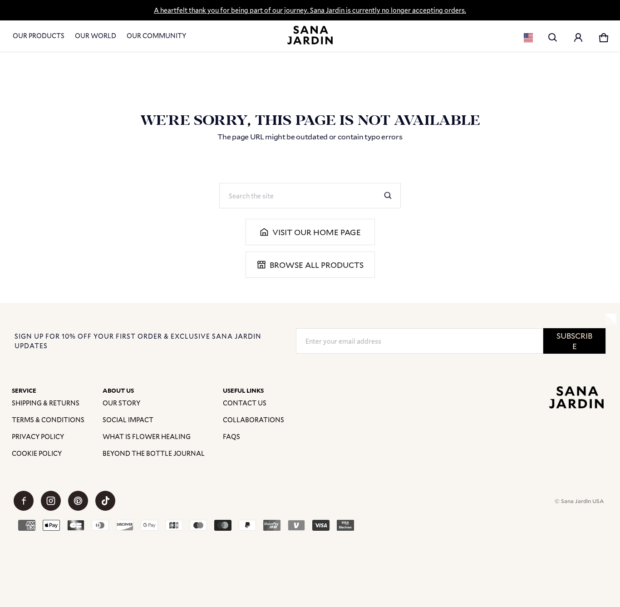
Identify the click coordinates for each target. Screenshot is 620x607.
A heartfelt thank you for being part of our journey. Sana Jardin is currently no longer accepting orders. (310, 10)
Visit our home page (316, 232)
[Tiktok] (105, 501)
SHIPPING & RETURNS (45, 403)
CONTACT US (244, 403)
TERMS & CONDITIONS (48, 419)
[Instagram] (51, 501)
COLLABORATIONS (253, 419)
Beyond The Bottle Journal (154, 453)
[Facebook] (24, 501)
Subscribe (574, 341)
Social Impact (128, 419)
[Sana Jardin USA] (310, 35)
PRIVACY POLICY (38, 436)
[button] (553, 37)
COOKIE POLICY (37, 453)
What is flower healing (147, 436)
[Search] (388, 195)
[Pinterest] (78, 501)
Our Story (121, 403)
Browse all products (317, 265)
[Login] (578, 37)
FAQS (231, 436)
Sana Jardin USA (582, 500)
